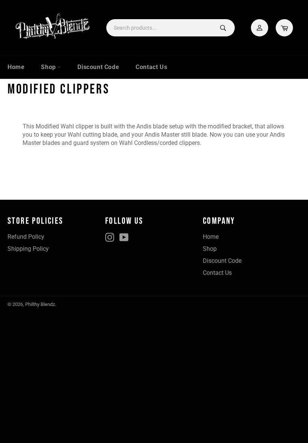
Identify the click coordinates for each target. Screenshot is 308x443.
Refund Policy (26, 236)
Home (16, 67)
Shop (49, 67)
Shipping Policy (28, 248)
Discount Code (98, 67)
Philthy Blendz (40, 304)
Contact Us (151, 67)
